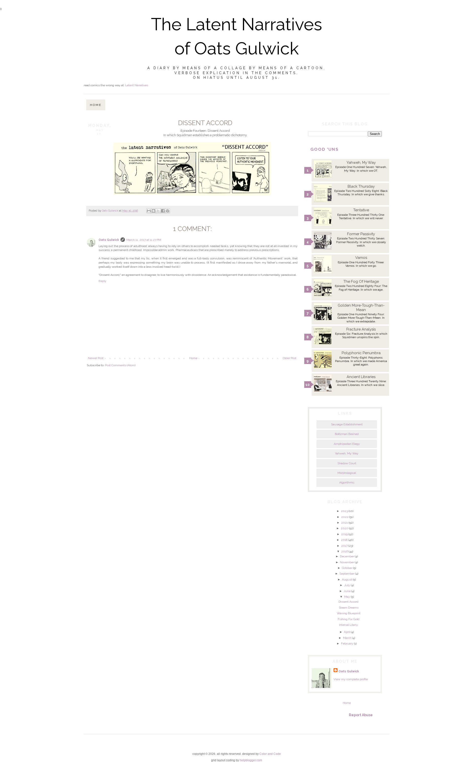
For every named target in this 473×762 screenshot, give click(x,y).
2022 (344, 517)
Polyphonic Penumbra (361, 353)
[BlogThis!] (153, 210)
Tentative (361, 210)
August (347, 579)
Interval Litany (348, 625)
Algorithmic (347, 482)
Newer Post (95, 358)
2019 (344, 534)
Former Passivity (361, 234)
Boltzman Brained (347, 434)
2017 (344, 545)
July (347, 585)
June (347, 591)
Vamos (361, 257)
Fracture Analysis (361, 329)
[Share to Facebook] (162, 210)
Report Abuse (361, 715)
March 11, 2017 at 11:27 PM (143, 240)
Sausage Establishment (347, 424)
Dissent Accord (348, 601)
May (347, 596)
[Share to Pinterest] (167, 210)
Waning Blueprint (348, 613)
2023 (344, 511)
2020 (344, 528)
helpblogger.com (251, 760)
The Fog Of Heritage (361, 281)
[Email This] (148, 210)
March (347, 638)
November (347, 562)
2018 (344, 540)
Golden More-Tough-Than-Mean (361, 307)
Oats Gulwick (109, 240)
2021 (344, 522)
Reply (102, 281)
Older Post (289, 358)
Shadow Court (347, 463)
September (347, 573)
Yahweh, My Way (361, 162)
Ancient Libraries (361, 377)
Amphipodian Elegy (347, 444)
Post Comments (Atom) (120, 365)
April (347, 632)
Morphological (347, 473)
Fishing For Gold (348, 619)
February (347, 643)
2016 (344, 551)
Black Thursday (361, 186)
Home (95, 105)
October (347, 568)
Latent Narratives (136, 85)
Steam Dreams (348, 607)
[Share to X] (158, 210)
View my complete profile (351, 679)
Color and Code (270, 754)
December (347, 556)
